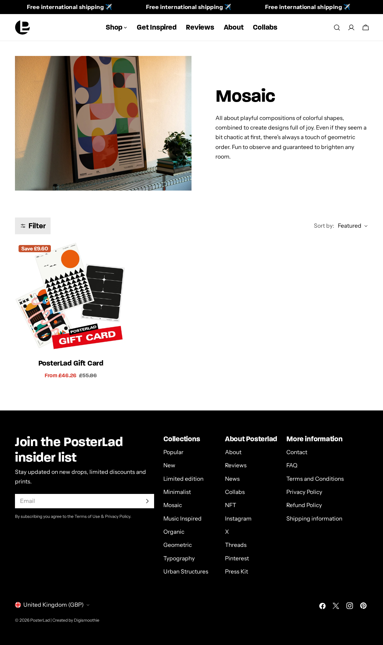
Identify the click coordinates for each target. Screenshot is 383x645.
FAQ (291, 465)
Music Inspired (182, 518)
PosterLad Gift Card (71, 363)
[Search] (337, 28)
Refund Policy (304, 505)
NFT (230, 505)
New (169, 465)
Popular (173, 452)
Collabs (235, 492)
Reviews (236, 465)
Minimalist (177, 492)
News (232, 478)
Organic (173, 531)
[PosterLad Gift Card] (71, 297)
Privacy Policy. (118, 516)
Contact (296, 452)
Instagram (238, 518)
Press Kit (236, 571)
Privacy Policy (304, 492)
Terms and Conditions (315, 478)
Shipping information (314, 518)
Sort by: (324, 225)
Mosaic (172, 505)
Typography (179, 558)
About (233, 452)
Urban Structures (185, 571)
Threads (236, 544)
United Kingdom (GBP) (53, 604)
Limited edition (183, 478)
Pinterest (237, 558)
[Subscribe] (147, 501)
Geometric (177, 544)
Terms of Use (87, 516)
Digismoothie (86, 620)
